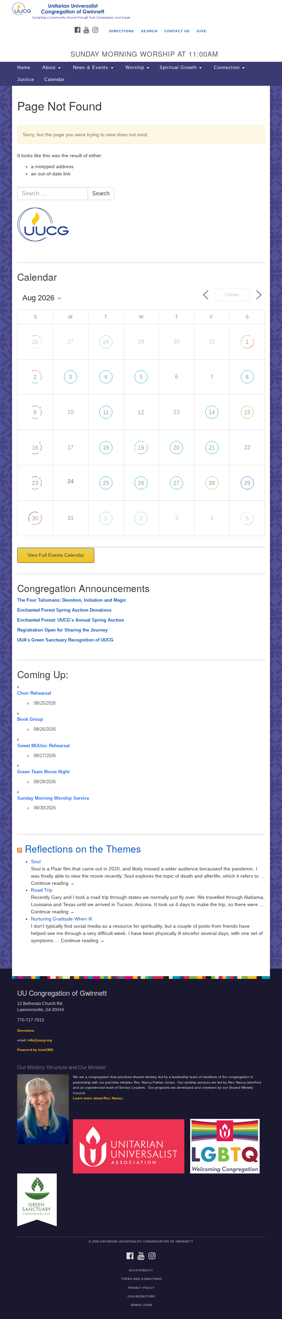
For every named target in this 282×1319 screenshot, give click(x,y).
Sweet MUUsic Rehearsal (43, 745)
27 (176, 483)
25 (106, 483)
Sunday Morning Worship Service (53, 798)
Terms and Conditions (141, 1279)
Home (23, 67)
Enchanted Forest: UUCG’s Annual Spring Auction (70, 620)
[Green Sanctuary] (39, 1200)
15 (247, 412)
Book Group (30, 719)
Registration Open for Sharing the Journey (62, 630)
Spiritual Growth (179, 67)
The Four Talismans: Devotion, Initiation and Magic (71, 600)
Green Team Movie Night (43, 772)
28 (106, 342)
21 (212, 448)
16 (35, 448)
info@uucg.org (40, 1040)
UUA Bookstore (141, 1296)
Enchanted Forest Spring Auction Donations (64, 610)
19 (141, 448)
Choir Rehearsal (34, 693)
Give (202, 31)
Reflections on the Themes (83, 848)
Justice (25, 79)
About (49, 67)
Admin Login (141, 1305)
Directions (121, 31)
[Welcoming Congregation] (227, 1146)
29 (247, 483)
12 (141, 412)
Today (232, 295)
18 (106, 448)
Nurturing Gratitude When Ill (61, 919)
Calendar (54, 79)
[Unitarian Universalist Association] (131, 1146)
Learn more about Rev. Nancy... (99, 1098)
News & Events (90, 67)
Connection (226, 67)
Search (149, 31)
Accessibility (141, 1270)
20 (176, 448)
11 (106, 412)
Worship (135, 67)
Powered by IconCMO (35, 1050)
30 (35, 518)
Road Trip (41, 890)
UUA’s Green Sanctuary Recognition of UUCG (65, 640)
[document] (141, 527)
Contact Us (177, 31)
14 (212, 412)
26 (35, 342)
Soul (36, 861)
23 (35, 483)
